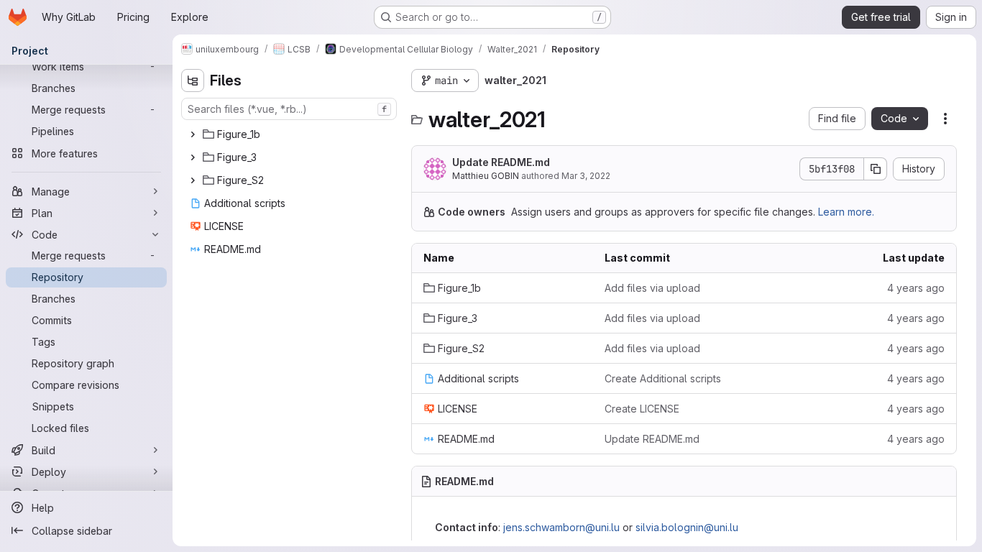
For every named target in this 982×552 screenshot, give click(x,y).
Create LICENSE (642, 408)
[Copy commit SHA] (875, 168)
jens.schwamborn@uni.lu (561, 527)
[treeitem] (290, 134)
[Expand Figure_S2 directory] (192, 180)
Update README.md (501, 162)
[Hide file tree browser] (192, 80)
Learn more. (846, 212)
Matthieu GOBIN (485, 175)
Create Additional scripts (663, 378)
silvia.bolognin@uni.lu (686, 527)
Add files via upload (652, 288)
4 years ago (916, 288)
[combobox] (289, 109)
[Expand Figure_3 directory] (192, 157)
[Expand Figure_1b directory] (192, 134)
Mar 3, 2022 (585, 175)
